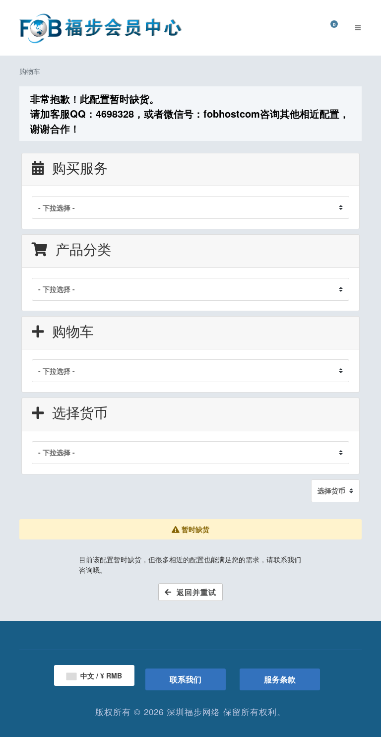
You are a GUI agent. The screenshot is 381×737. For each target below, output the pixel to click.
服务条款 (280, 679)
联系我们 (185, 679)
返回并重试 (194, 592)
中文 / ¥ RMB (100, 675)
